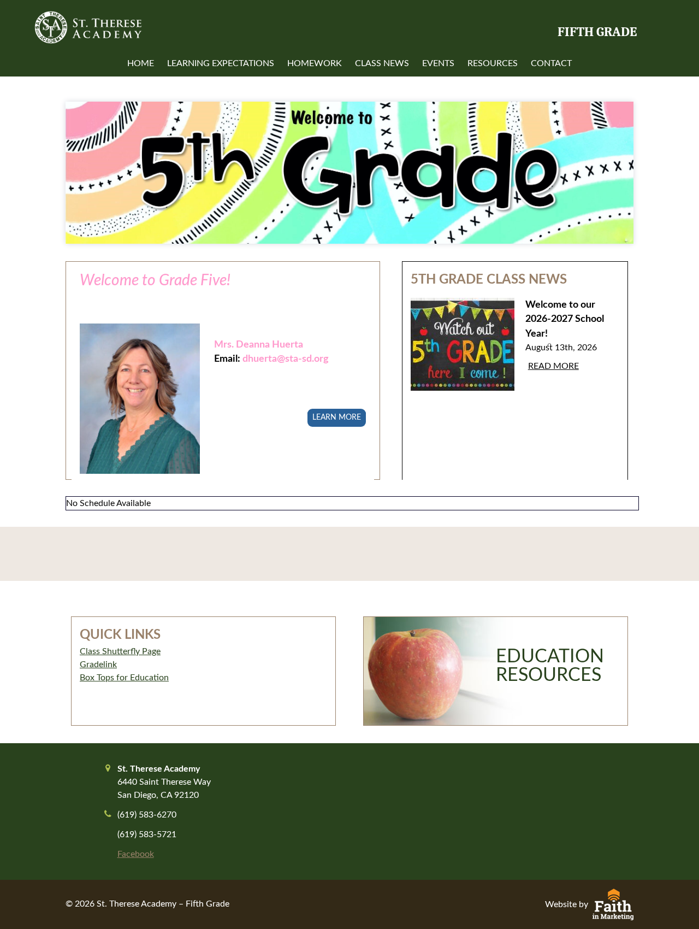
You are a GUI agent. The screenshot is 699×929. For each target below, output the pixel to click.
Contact (551, 63)
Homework (314, 63)
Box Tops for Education (124, 677)
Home (140, 63)
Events (438, 63)
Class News (382, 63)
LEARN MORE (336, 417)
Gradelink (98, 664)
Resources (492, 63)
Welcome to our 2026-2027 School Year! (564, 319)
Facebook (135, 854)
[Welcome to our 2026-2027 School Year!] (462, 353)
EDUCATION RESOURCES (550, 666)
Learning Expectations (220, 63)
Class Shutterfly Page (120, 651)
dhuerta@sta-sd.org (285, 358)
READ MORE (553, 366)
